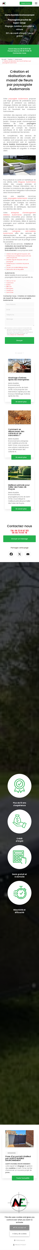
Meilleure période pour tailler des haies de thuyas (19, 487)
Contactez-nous (19, 53)
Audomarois (18, 59)
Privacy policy (20, 1245)
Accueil (4, 59)
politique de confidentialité (17, 334)
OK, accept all (20, 1227)
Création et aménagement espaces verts (18, 254)
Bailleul (8, 285)
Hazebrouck (9, 290)
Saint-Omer (9, 292)
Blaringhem (9, 288)
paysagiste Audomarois (18, 99)
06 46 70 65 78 (25, 51)
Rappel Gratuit (25, 3)
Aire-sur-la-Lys (11, 281)
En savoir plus (21, 402)
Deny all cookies (20, 1234)
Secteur (10, 59)
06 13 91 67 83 (25, 49)
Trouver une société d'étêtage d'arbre (17, 267)
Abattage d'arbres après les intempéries (18, 378)
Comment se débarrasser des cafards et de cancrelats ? (16, 432)
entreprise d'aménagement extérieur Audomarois (19, 214)
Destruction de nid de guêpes (15, 269)
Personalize (20, 1240)
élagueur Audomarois (27, 182)
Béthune (8, 286)
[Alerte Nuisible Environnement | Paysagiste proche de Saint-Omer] (4, 3)
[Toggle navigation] (36, 3)
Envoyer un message (19, 539)
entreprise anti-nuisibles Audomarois (19, 232)
